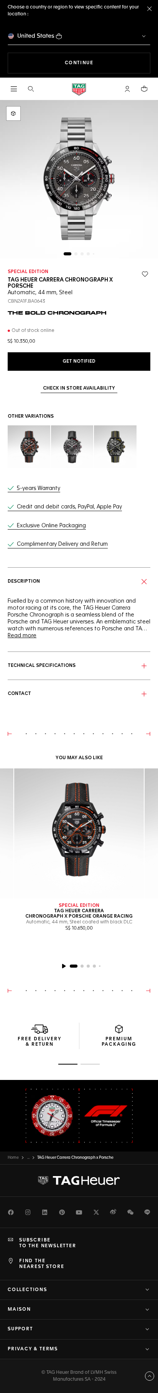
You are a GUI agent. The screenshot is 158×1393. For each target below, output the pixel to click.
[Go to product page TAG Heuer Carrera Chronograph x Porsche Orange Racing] (79, 833)
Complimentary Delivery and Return (62, 544)
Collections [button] (27, 1290)
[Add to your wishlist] (145, 274)
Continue (107, 62)
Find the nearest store (41, 1264)
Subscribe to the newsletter (47, 1243)
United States (36, 36)
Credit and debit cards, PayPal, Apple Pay (69, 507)
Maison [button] (19, 1309)
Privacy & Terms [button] (33, 1349)
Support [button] (20, 1329)
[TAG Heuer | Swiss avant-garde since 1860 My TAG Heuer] (79, 1180)
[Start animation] (64, 966)
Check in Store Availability (79, 388)
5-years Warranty (38, 488)
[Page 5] (93, 254)
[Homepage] (79, 89)
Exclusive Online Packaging (51, 525)
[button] (127, 89)
